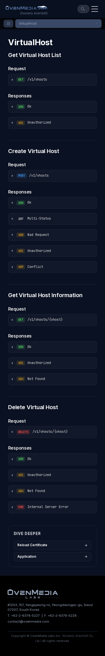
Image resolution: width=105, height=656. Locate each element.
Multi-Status (34, 218)
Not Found (31, 379)
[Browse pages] (8, 24)
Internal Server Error (43, 507)
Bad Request (33, 235)
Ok (24, 106)
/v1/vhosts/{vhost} (40, 319)
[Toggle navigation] (94, 9)
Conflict (30, 267)
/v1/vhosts (32, 79)
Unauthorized (34, 122)
